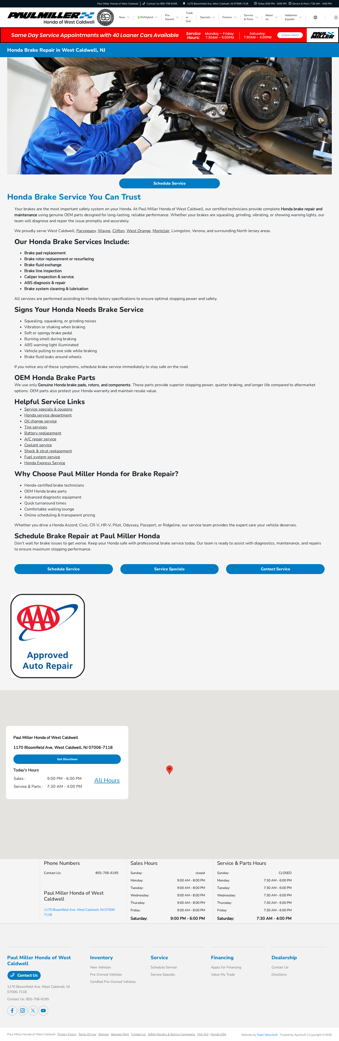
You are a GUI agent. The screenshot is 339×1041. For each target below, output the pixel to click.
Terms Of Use (87, 1034)
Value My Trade (223, 974)
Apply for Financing (226, 967)
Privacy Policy (67, 1034)
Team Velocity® (267, 1035)
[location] (184, 3)
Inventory (101, 957)
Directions (279, 974)
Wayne (104, 231)
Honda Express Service (44, 463)
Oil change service (40, 421)
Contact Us (27, 975)
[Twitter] (33, 1011)
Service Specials (169, 569)
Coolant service (38, 445)
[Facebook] (12, 1011)
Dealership (284, 957)
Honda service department (48, 415)
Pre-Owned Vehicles (106, 974)
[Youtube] (43, 1011)
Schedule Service (169, 183)
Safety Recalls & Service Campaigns (171, 1034)
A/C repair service (40, 439)
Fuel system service (42, 457)
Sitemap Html (120, 1034)
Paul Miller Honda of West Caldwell (31, 1034)
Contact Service (275, 569)
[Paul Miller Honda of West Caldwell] (60, 17)
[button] (169, 770)
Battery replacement (42, 433)
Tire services (35, 427)
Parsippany (86, 231)
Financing (222, 957)
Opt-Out (202, 1034)
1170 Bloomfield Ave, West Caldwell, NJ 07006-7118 (80, 912)
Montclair (161, 231)
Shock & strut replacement (48, 451)
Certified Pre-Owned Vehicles (113, 981)
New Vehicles (100, 967)
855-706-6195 (107, 873)
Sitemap (103, 1034)
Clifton (118, 231)
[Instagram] (23, 1011)
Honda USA (218, 1034)
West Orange (139, 231)
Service (159, 957)
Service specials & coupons (48, 409)
